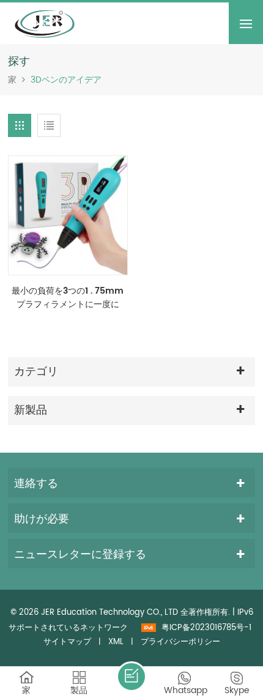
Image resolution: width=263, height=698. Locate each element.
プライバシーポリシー (180, 642)
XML (116, 642)
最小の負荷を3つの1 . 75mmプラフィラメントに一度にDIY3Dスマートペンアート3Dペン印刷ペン (67, 297)
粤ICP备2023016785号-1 (206, 628)
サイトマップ (67, 642)
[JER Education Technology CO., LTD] (44, 23)
